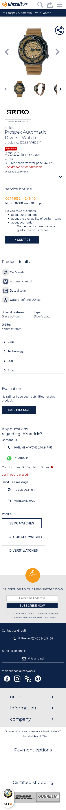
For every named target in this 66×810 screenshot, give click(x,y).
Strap (12, 370)
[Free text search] (40, 5)
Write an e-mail (24, 500)
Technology (16, 351)
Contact (23, 239)
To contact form (25, 489)
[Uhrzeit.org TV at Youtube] (28, 678)
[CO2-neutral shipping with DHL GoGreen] (35, 797)
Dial (11, 361)
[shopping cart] (50, 5)
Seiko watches (21, 523)
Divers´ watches (23, 551)
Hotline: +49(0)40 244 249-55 (33, 447)
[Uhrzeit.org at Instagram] (17, 678)
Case (11, 342)
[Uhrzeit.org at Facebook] (7, 678)
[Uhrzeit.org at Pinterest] (38, 678)
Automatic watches (26, 537)
